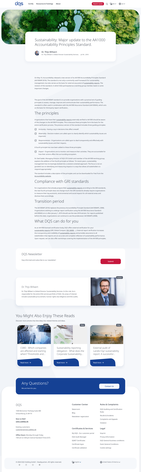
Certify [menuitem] (30, 4)
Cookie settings (105, 448)
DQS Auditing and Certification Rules (111, 410)
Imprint (103, 433)
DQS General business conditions (112, 440)
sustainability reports (91, 83)
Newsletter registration (80, 416)
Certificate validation (79, 448)
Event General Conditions (109, 444)
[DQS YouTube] (39, 464)
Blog (73, 413)
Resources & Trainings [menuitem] (44, 4)
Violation (103, 423)
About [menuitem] (58, 4)
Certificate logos (78, 444)
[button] (113, 4)
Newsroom (76, 409)
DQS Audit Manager (79, 437)
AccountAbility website (43, 176)
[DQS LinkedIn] (32, 464)
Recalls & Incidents (107, 415)
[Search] (107, 3)
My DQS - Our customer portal (83, 433)
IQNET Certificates (78, 440)
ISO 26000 (70, 230)
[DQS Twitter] (19, 464)
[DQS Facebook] (26, 464)
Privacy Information (107, 437)
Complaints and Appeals (109, 419)
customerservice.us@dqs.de (26, 430)
